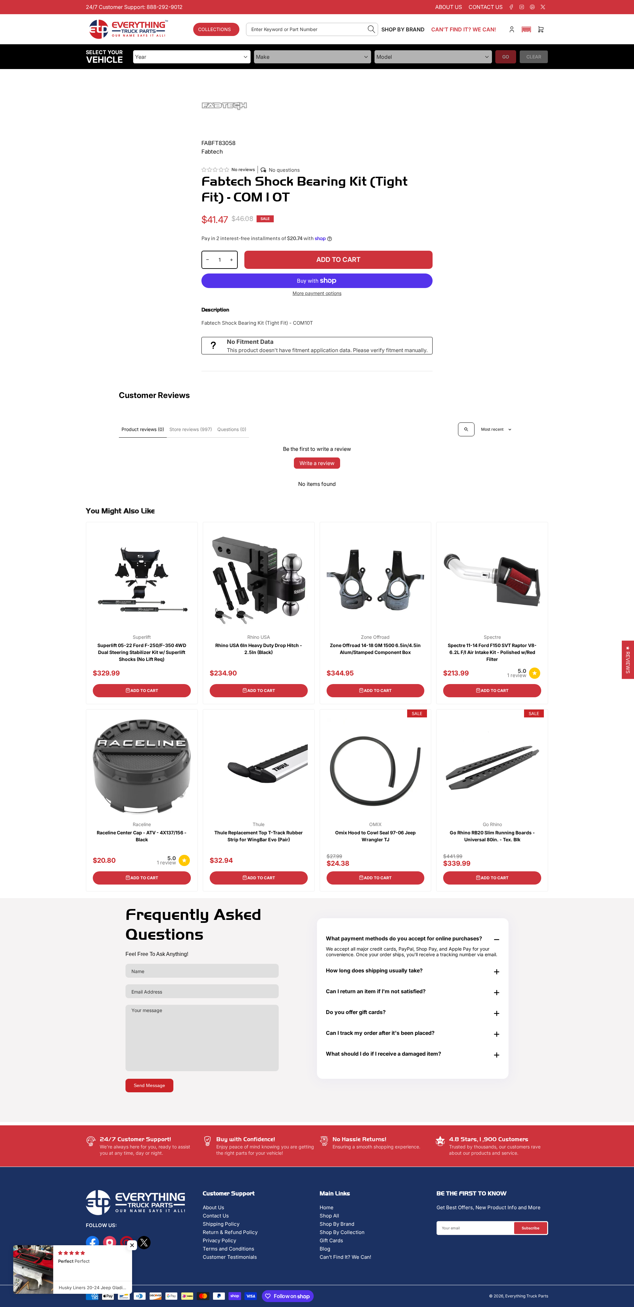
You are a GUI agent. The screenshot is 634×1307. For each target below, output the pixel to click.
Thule (258, 824)
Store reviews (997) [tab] (190, 429)
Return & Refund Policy (230, 1232)
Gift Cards (331, 1240)
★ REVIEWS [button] (628, 659)
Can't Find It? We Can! (345, 1257)
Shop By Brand (337, 1224)
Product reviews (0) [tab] (143, 429)
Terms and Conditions (228, 1249)
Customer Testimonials (230, 1257)
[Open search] (466, 429)
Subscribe (531, 1228)
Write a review (317, 463)
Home (327, 1207)
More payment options (317, 293)
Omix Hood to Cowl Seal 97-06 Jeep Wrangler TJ (375, 836)
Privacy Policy (219, 1240)
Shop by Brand (403, 29)
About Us (213, 1207)
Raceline (142, 824)
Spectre (492, 637)
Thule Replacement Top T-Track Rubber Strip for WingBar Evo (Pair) (258, 836)
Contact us (486, 7)
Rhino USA (258, 637)
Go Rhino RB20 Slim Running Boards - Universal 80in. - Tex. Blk (492, 836)
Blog (325, 1249)
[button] (526, 29)
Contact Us (216, 1216)
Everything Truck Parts (526, 1295)
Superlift (142, 637)
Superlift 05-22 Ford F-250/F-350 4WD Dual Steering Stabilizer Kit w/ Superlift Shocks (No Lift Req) (141, 652)
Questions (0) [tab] (231, 429)
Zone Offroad (375, 637)
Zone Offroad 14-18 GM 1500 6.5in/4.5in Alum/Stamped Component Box (375, 648)
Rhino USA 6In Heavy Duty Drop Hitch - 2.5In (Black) (258, 648)
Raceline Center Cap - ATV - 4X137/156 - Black (142, 836)
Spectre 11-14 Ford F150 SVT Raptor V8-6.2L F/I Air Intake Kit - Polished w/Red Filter (492, 652)
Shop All (329, 1216)
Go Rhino (492, 824)
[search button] (371, 29)
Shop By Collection (342, 1232)
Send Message (149, 1085)
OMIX (375, 824)
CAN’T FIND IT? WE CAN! (463, 29)
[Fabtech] (224, 105)
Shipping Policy (221, 1224)
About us (448, 7)
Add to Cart (144, 690)
